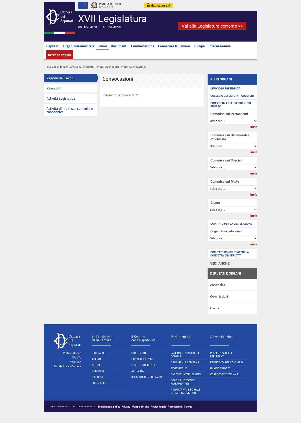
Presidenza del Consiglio (226, 362)
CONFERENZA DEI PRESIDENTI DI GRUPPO (230, 105)
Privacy (126, 406)
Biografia (98, 353)
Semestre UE (179, 368)
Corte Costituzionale (224, 374)
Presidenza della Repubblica (221, 354)
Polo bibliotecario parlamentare (183, 382)
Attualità (137, 371)
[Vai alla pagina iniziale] (59, 32)
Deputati (52, 46)
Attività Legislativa (60, 98)
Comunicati (99, 371)
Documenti (119, 46)
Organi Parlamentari (78, 46)
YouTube (75, 362)
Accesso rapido (59, 54)
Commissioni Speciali (226, 160)
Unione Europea (220, 368)
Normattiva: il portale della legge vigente (185, 391)
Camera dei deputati (81, 66)
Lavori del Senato (142, 359)
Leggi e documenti (143, 365)
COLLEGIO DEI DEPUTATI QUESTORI (232, 95)
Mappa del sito (140, 406)
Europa (199, 46)
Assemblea (217, 284)
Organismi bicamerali (185, 362)
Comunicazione (142, 46)
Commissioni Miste (224, 182)
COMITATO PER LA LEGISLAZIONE (231, 223)
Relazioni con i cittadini (146, 377)
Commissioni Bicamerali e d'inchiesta (229, 137)
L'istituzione (139, 353)
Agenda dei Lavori (116, 66)
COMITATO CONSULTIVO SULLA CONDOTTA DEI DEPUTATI (229, 254)
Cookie (188, 406)
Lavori (102, 46)
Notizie (96, 365)
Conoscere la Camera (174, 46)
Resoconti (53, 88)
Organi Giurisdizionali (226, 231)
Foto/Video (99, 383)
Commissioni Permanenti (229, 114)
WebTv (76, 357)
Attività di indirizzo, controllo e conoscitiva (69, 110)
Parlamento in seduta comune (185, 354)
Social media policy (109, 406)
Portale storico (72, 353)
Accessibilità (175, 406)
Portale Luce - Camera (67, 366)
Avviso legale (158, 406)
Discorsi (97, 377)
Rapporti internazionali (186, 374)
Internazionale (219, 46)
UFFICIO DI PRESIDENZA (225, 88)
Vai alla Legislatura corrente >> (212, 26)
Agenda (96, 359)
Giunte (215, 203)
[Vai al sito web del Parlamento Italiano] (106, 9)
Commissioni (219, 296)
